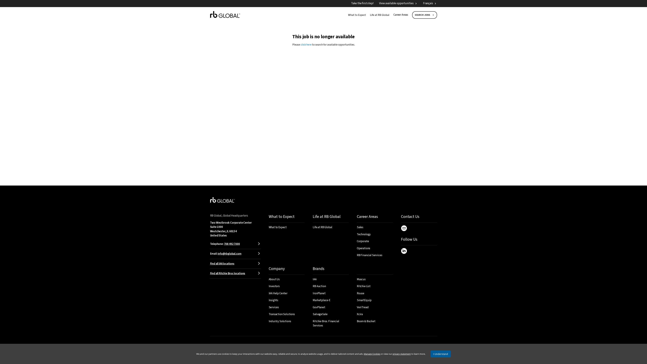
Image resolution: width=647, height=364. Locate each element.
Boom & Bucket (366, 321)
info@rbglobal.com (229, 254)
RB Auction (319, 286)
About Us (274, 279)
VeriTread (362, 307)
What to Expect (357, 15)
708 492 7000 (232, 244)
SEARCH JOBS (422, 15)
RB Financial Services (369, 255)
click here (306, 45)
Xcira (360, 314)
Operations (363, 248)
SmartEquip (364, 300)
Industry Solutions (280, 321)
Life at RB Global (379, 15)
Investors (274, 286)
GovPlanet (319, 307)
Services (274, 307)
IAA (315, 279)
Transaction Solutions (282, 314)
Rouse (360, 293)
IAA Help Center (278, 293)
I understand (440, 354)
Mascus (361, 279)
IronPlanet (319, 293)
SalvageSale (320, 314)
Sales (360, 227)
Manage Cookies (372, 353)
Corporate (363, 241)
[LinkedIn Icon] (404, 251)
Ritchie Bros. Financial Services (326, 323)
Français (428, 3)
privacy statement (402, 353)
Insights (273, 300)
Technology (364, 234)
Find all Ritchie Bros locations (227, 273)
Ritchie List (364, 286)
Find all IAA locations (222, 264)
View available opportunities (396, 3)
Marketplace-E (321, 300)
